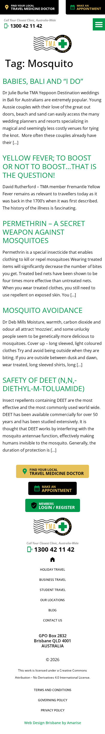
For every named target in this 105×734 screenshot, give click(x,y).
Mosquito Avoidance (43, 310)
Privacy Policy (52, 710)
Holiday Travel (52, 569)
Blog (52, 610)
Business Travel (52, 580)
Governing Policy (52, 700)
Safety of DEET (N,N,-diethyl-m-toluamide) (43, 384)
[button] (99, 24)
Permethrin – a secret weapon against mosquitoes (44, 231)
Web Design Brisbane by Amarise (52, 722)
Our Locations (52, 600)
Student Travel (52, 590)
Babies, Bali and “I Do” (43, 81)
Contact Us (52, 620)
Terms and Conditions (52, 690)
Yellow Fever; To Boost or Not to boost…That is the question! (49, 166)
